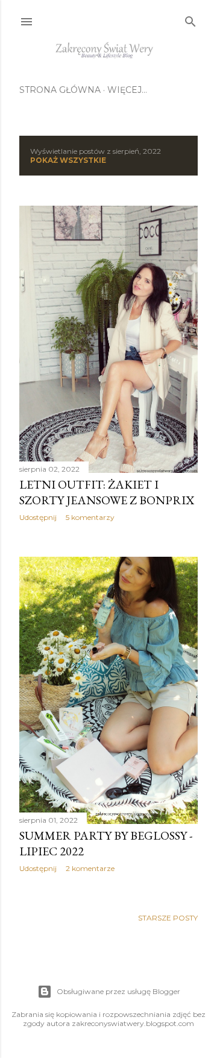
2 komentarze (90, 868)
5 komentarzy (90, 517)
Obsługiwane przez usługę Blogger (118, 991)
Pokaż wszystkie (68, 160)
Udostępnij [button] (38, 517)
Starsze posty (168, 917)
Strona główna (60, 89)
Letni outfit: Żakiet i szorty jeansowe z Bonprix (106, 492)
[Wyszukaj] (190, 19)
